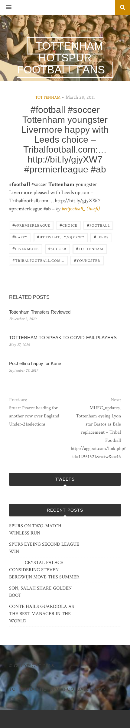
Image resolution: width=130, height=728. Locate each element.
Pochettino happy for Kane (35, 363)
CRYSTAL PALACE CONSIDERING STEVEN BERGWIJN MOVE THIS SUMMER (44, 569)
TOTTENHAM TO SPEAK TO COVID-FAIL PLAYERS (63, 337)
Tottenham (47, 97)
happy (20, 236)
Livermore (25, 248)
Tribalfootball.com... (38, 260)
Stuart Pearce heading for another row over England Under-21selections (34, 416)
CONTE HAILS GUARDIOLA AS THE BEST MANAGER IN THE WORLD (41, 613)
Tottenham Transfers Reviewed (39, 311)
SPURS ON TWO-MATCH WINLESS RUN (35, 529)
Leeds (101, 236)
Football (98, 224)
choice (68, 224)
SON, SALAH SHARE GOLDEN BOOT (40, 592)
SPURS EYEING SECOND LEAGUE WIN (44, 548)
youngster (87, 260)
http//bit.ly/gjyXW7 (60, 236)
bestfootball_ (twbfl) (81, 208)
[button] (5, 7)
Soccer (57, 248)
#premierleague (31, 224)
